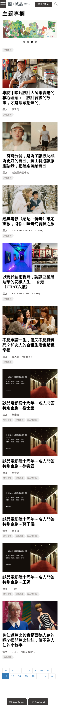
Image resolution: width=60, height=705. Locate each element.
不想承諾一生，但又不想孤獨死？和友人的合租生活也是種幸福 (28, 345)
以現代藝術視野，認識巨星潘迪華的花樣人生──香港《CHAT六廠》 (28, 282)
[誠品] (19, 4)
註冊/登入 (43, 4)
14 (19, 676)
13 (12, 676)
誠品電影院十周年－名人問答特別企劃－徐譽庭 (28, 463)
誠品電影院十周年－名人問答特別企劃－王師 (28, 579)
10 (41, 670)
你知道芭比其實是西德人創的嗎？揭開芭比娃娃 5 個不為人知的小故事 (28, 640)
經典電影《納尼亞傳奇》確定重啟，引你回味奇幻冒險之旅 (28, 221)
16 (33, 676)
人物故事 (7, 50)
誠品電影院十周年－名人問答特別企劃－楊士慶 (28, 405)
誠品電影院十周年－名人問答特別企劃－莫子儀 (28, 521)
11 (48, 670)
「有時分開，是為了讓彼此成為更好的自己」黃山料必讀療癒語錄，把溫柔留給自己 (28, 161)
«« (6, 670)
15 (26, 676)
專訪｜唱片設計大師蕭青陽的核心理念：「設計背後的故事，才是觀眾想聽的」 (28, 98)
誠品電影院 (32, 420)
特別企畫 (7, 420)
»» (52, 676)
